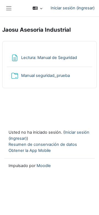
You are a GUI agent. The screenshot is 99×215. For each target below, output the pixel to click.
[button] (37, 8)
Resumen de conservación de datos (43, 144)
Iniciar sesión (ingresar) (73, 8)
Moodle (44, 165)
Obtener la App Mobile (30, 150)
